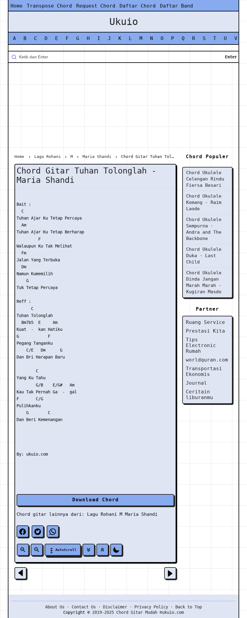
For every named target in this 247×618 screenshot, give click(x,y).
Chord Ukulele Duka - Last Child (203, 256)
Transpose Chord (49, 6)
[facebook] (23, 531)
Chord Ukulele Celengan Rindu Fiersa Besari (205, 179)
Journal (196, 383)
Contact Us (84, 606)
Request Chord (95, 6)
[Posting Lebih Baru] (20, 573)
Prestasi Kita (205, 331)
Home (17, 6)
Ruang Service (205, 322)
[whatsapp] (53, 531)
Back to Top (188, 606)
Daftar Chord (138, 6)
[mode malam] (116, 550)
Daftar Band (176, 6)
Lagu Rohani (102, 514)
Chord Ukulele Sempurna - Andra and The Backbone (203, 229)
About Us (54, 606)
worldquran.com (207, 360)
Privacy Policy (151, 606)
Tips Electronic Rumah (201, 345)
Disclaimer (115, 606)
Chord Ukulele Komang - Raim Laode (203, 202)
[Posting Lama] (170, 573)
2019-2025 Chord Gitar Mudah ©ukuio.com (138, 612)
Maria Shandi (141, 514)
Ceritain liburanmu (199, 394)
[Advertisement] (123, 109)
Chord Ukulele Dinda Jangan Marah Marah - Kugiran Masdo (203, 282)
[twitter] (38, 531)
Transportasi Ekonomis (204, 371)
